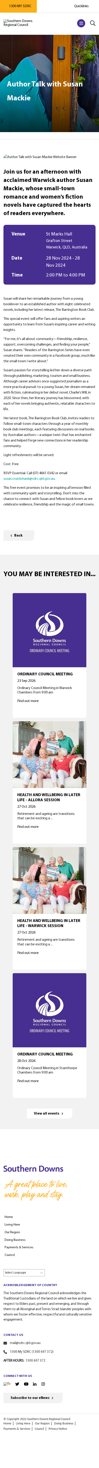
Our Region (42, 1423)
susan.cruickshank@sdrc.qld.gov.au (29, 479)
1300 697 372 (35, 1361)
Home (7, 1423)
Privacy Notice (58, 1429)
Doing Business (63, 1423)
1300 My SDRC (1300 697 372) (31, 1352)
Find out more (28, 701)
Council (39, 1429)
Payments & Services (16, 1429)
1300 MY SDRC (20, 6)
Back (18, 535)
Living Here (23, 1423)
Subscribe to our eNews (30, 1398)
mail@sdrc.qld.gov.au (25, 1343)
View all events (46, 1113)
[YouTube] (26, 1384)
